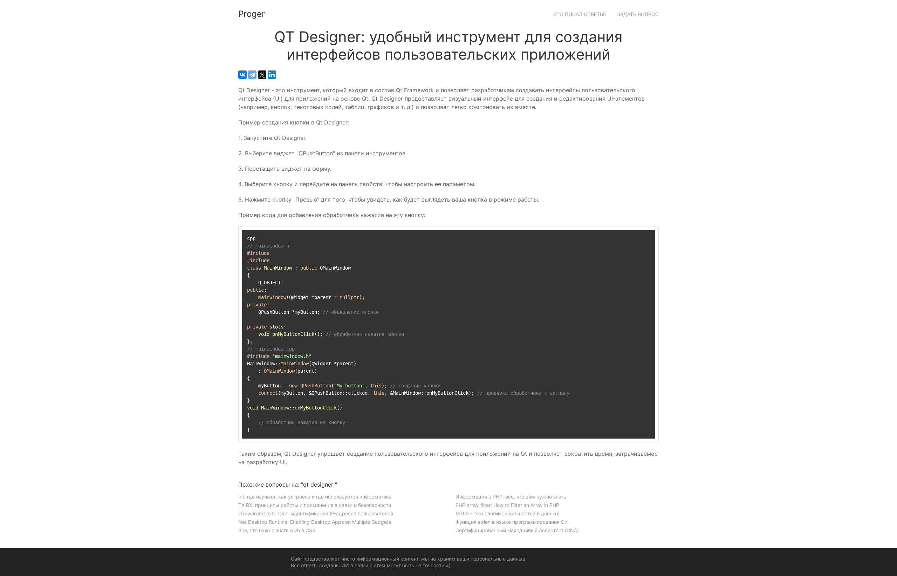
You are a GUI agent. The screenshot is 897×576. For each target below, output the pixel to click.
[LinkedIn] (272, 74)
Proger (251, 14)
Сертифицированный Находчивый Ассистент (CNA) (517, 530)
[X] (262, 74)
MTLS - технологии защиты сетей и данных (507, 513)
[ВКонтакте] (242, 74)
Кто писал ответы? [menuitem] (580, 14)
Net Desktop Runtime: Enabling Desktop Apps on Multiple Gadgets (314, 522)
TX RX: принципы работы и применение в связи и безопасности (314, 505)
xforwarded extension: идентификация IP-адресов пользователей (315, 513)
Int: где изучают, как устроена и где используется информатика (315, 497)
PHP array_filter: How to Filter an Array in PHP (507, 505)
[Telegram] (252, 74)
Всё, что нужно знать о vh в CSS (276, 530)
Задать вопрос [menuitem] (638, 14)
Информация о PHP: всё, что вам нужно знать (511, 497)
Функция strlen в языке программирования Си (511, 522)
